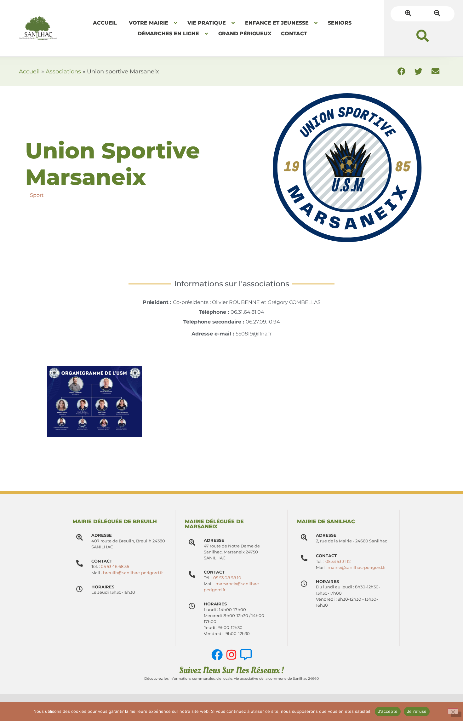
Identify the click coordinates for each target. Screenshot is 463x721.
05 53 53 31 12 (338, 561)
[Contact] (192, 574)
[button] (422, 36)
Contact (214, 572)
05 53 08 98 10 (227, 577)
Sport (37, 195)
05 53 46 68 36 (115, 566)
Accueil (29, 71)
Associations (63, 71)
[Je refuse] (453, 711)
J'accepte (387, 711)
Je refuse (416, 711)
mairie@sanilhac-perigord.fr (357, 567)
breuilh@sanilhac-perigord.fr (133, 572)
